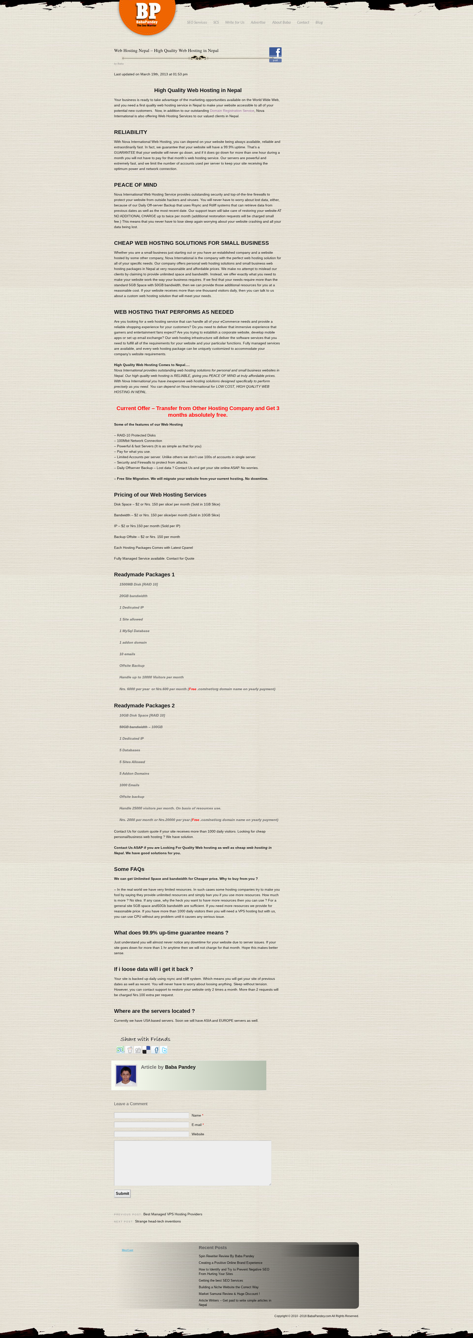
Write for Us (234, 23)
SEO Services (197, 23)
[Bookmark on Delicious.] (146, 1053)
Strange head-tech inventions (158, 1221)
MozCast (127, 1250)
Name (197, 1115)
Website (198, 1134)
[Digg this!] (138, 1053)
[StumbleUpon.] (121, 1053)
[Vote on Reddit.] (129, 1053)
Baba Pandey (180, 1067)
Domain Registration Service (232, 111)
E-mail (198, 1125)
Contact (303, 23)
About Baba (281, 23)
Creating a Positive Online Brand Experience (230, 1263)
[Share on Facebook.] (155, 1053)
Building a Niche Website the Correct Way (229, 1287)
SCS (216, 23)
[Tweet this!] (164, 1053)
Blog (319, 23)
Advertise (258, 23)
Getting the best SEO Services (221, 1280)
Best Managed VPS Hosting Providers (172, 1214)
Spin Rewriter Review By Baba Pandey (226, 1256)
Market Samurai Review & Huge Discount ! (229, 1294)
